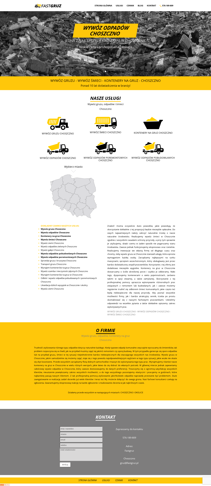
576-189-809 (167, 5)
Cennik (130, 5)
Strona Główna (103, 5)
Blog (140, 5)
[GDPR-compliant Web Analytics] (5, 485)
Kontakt (151, 5)
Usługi (119, 5)
